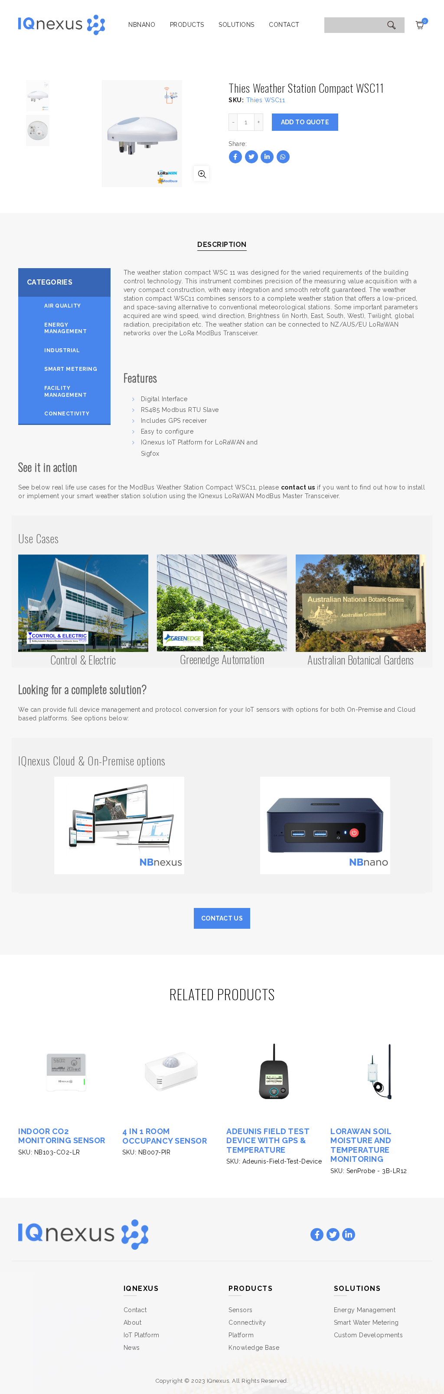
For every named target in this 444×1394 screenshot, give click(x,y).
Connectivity (66, 414)
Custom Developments (368, 1335)
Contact (284, 24)
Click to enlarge (201, 173)
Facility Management (65, 391)
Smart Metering (70, 369)
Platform (241, 1335)
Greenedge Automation (222, 659)
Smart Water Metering (366, 1322)
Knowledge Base (254, 1347)
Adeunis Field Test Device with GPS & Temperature (267, 1140)
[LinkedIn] (267, 156)
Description (222, 244)
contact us (298, 487)
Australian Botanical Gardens (360, 659)
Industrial (62, 350)
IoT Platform (142, 1335)
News (132, 1347)
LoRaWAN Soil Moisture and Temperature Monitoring (360, 1145)
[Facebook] (235, 156)
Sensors (241, 1309)
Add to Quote (305, 122)
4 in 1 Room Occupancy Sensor (164, 1136)
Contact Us (222, 918)
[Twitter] (251, 156)
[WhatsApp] (283, 156)
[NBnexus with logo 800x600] (119, 824)
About (133, 1322)
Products (187, 24)
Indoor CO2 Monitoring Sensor (61, 1136)
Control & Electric (83, 659)
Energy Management (65, 328)
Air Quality (62, 306)
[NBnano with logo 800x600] (325, 824)
